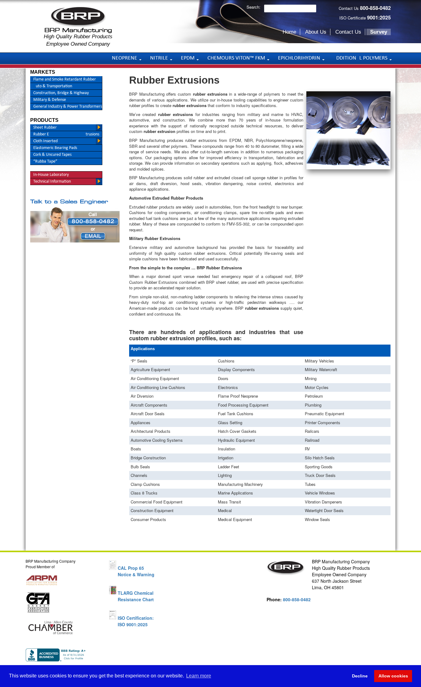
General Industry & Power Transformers (67, 106)
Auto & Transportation (52, 86)
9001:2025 (379, 17)
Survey (378, 32)
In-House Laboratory (51, 174)
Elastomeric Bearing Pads (55, 148)
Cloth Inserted (45, 141)
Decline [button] (360, 675)
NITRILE (159, 58)
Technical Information (52, 181)
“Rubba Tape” (45, 161)
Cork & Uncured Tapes (52, 154)
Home (289, 32)
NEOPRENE (124, 58)
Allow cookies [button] (393, 675)
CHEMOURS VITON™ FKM (236, 58)
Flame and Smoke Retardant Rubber (64, 79)
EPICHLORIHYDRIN (299, 58)
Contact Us (348, 32)
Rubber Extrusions (66, 134)
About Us (315, 32)
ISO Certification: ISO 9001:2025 (136, 621)
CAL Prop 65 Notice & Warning (136, 571)
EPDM (187, 58)
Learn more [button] (198, 675)
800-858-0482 (375, 7)
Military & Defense (49, 99)
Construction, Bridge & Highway (61, 93)
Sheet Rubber (45, 127)
